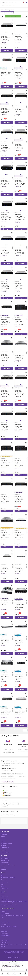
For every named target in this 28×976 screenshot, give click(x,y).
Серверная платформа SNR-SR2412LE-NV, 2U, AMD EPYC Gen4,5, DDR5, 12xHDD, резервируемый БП (6, 146)
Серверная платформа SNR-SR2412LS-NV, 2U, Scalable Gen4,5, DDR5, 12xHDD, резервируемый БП (6, 286)
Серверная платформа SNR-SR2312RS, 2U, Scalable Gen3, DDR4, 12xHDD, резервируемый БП (6, 499)
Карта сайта (4, 869)
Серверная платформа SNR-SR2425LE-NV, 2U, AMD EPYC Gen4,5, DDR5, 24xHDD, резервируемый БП (6, 251)
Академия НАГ (4, 882)
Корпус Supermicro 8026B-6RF (6, 603)
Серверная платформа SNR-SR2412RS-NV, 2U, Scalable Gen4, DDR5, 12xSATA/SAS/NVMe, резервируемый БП (6, 427)
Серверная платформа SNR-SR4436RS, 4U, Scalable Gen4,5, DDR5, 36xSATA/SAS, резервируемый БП (20, 322)
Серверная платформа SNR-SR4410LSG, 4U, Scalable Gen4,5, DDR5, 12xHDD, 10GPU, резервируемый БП (20, 75)
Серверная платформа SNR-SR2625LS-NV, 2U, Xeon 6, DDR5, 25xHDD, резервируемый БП (6, 569)
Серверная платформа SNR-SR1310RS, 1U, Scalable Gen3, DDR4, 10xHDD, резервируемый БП (20, 39)
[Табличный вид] (2, 16)
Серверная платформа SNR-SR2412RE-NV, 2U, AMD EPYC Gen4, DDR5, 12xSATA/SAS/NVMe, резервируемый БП (6, 110)
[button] (26, 2)
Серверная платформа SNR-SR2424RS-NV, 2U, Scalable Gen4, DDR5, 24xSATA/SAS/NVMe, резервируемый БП (6, 356)
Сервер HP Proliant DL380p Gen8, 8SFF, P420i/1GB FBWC (6, 712)
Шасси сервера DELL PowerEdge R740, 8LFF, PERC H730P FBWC (19, 677)
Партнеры (3, 845)
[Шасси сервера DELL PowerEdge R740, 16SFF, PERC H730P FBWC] (7, 662)
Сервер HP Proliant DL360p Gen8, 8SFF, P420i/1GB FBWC (20, 712)
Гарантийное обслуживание (8, 864)
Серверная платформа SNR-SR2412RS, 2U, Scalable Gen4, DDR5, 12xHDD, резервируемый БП (20, 427)
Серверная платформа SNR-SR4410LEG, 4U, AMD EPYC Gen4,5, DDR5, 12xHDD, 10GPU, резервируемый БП (20, 182)
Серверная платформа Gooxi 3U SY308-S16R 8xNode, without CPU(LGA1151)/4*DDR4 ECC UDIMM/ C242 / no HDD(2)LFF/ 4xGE (20, 605)
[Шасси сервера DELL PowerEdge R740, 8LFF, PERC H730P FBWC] (21, 662)
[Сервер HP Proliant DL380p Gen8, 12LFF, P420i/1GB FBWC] (7, 59)
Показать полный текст (8, 781)
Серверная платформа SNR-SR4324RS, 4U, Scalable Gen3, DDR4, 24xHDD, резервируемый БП (20, 463)
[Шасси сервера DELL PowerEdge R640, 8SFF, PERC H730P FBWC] (21, 626)
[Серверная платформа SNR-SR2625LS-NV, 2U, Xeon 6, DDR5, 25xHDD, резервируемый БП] (7, 555)
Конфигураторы (5, 888)
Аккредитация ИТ (5, 852)
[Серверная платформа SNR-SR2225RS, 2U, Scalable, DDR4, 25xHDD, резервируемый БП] (7, 519)
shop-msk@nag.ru (5, 899)
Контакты (3, 841)
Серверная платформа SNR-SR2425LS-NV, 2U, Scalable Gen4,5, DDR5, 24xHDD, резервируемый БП (20, 146)
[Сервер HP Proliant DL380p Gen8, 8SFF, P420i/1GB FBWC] (7, 698)
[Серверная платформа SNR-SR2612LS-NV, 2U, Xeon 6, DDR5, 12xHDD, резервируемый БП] (21, 555)
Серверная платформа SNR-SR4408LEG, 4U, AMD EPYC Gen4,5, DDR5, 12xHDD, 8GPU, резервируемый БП (6, 217)
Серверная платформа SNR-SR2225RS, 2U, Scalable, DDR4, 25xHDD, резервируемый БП (6, 535)
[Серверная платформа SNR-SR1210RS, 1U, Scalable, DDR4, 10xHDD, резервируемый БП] (21, 519)
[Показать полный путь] (3, 5)
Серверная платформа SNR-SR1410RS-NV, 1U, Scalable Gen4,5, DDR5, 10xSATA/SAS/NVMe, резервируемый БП (20, 356)
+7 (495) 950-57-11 (4, 897)
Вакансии (3, 839)
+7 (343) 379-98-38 (5, 913)
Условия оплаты (5, 860)
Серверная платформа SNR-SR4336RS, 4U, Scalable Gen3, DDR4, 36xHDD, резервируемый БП (6, 463)
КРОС (2, 884)
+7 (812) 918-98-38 (4, 942)
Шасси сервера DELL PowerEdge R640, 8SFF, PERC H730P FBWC (19, 641)
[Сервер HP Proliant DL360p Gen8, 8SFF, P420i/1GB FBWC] (21, 698)
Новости (3, 836)
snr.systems (3, 886)
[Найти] (23, 2)
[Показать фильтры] (26, 16)
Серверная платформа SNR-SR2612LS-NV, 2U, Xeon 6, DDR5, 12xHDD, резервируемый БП (20, 569)
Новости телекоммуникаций (7, 877)
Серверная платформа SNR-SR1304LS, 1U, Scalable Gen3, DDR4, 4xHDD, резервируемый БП (20, 286)
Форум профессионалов (7, 879)
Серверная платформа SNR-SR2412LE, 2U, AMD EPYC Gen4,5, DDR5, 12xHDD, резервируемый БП (20, 251)
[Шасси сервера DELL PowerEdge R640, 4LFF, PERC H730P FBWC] (7, 626)
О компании (4, 834)
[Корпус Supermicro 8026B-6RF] (7, 590)
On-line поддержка (5, 858)
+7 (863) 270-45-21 (4, 924)
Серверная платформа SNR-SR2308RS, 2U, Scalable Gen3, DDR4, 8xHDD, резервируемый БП (20, 110)
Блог (2, 875)
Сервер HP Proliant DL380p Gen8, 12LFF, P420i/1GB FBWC (6, 74)
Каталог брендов (5, 847)
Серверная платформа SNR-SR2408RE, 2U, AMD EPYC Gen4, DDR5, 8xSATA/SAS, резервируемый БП (20, 392)
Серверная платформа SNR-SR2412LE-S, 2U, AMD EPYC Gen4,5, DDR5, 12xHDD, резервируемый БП (20, 217)
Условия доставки (5, 862)
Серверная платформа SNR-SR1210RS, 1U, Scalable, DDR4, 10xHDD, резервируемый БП (20, 535)
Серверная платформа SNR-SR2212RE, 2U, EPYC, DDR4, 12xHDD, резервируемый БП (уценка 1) (6, 322)
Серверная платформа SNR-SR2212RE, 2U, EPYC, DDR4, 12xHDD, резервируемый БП (20, 499)
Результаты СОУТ (5, 850)
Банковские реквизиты (6, 843)
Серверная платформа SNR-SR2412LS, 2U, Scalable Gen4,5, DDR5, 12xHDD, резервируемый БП (6, 38)
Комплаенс (3, 867)
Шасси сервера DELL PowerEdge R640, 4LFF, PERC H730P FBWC (5, 641)
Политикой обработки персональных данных (10, 966)
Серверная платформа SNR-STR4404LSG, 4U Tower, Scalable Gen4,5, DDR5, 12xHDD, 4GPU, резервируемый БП (6, 182)
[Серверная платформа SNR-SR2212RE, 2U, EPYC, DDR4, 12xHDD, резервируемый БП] (21, 483)
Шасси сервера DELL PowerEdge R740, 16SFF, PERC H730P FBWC (5, 677)
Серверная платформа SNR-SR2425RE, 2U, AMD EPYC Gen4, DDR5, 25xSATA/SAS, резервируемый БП (6, 392)
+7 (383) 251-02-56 (4, 933)
